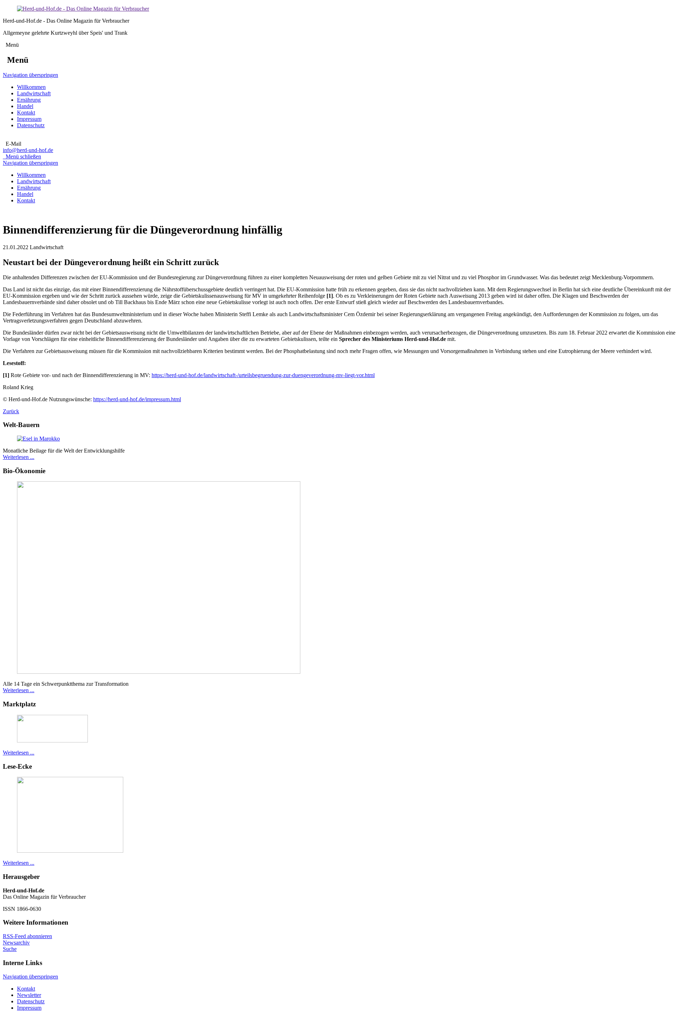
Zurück (11, 411)
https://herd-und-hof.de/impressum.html (137, 399)
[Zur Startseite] (83, 9)
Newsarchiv (16, 943)
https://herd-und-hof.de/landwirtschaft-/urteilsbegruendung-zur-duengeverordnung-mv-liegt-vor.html (263, 375)
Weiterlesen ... (18, 457)
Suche (10, 949)
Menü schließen (22, 156)
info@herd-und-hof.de (28, 150)
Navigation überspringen (30, 75)
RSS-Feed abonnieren (27, 936)
